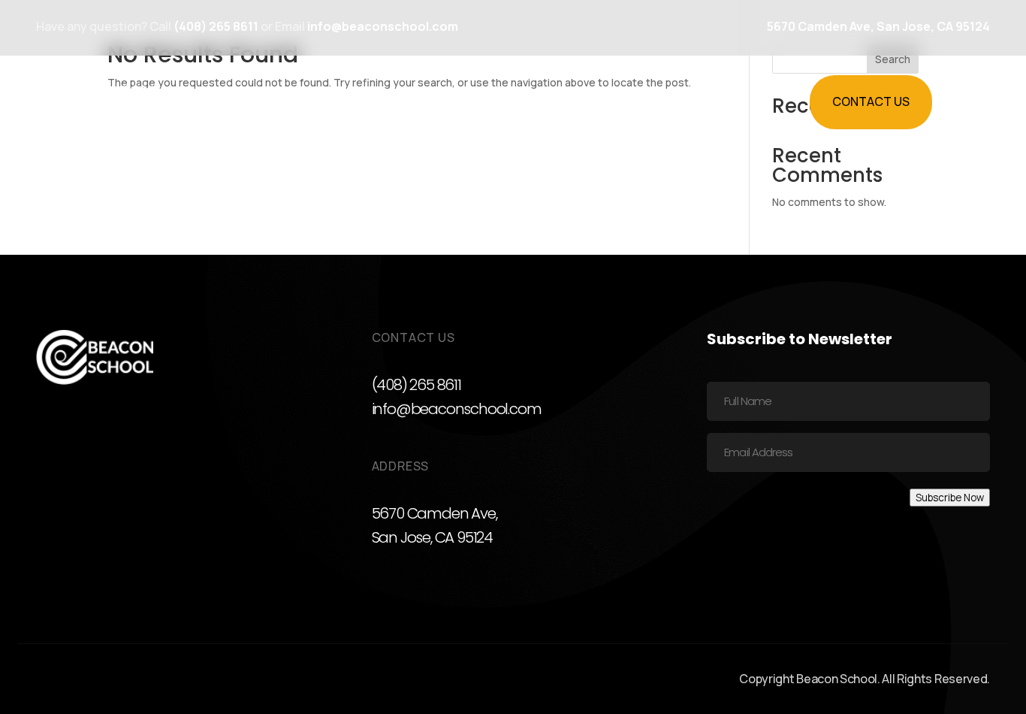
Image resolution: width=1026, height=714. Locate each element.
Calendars (459, 101)
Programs (360, 101)
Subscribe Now (950, 497)
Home (287, 101)
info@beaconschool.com (457, 408)
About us (631, 101)
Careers (555, 101)
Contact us (871, 101)
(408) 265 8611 (416, 384)
